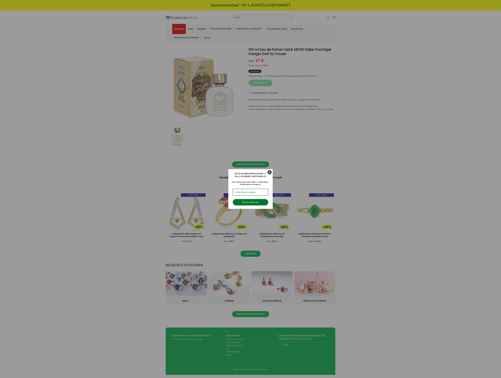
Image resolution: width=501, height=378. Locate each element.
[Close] (269, 172)
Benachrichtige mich (250, 202)
